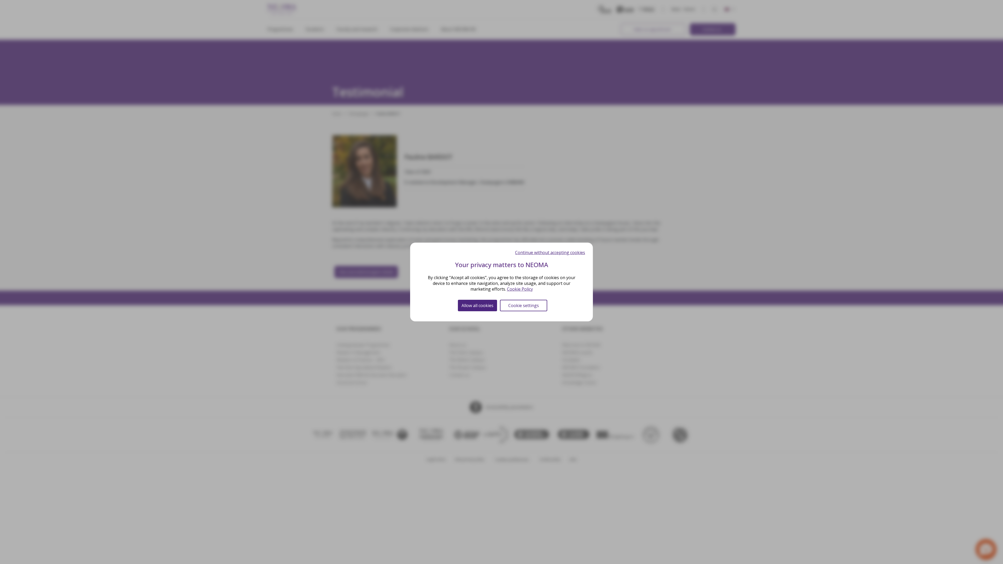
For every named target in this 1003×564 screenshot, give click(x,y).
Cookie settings (523, 305)
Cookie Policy (520, 289)
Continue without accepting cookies (550, 252)
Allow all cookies (477, 305)
